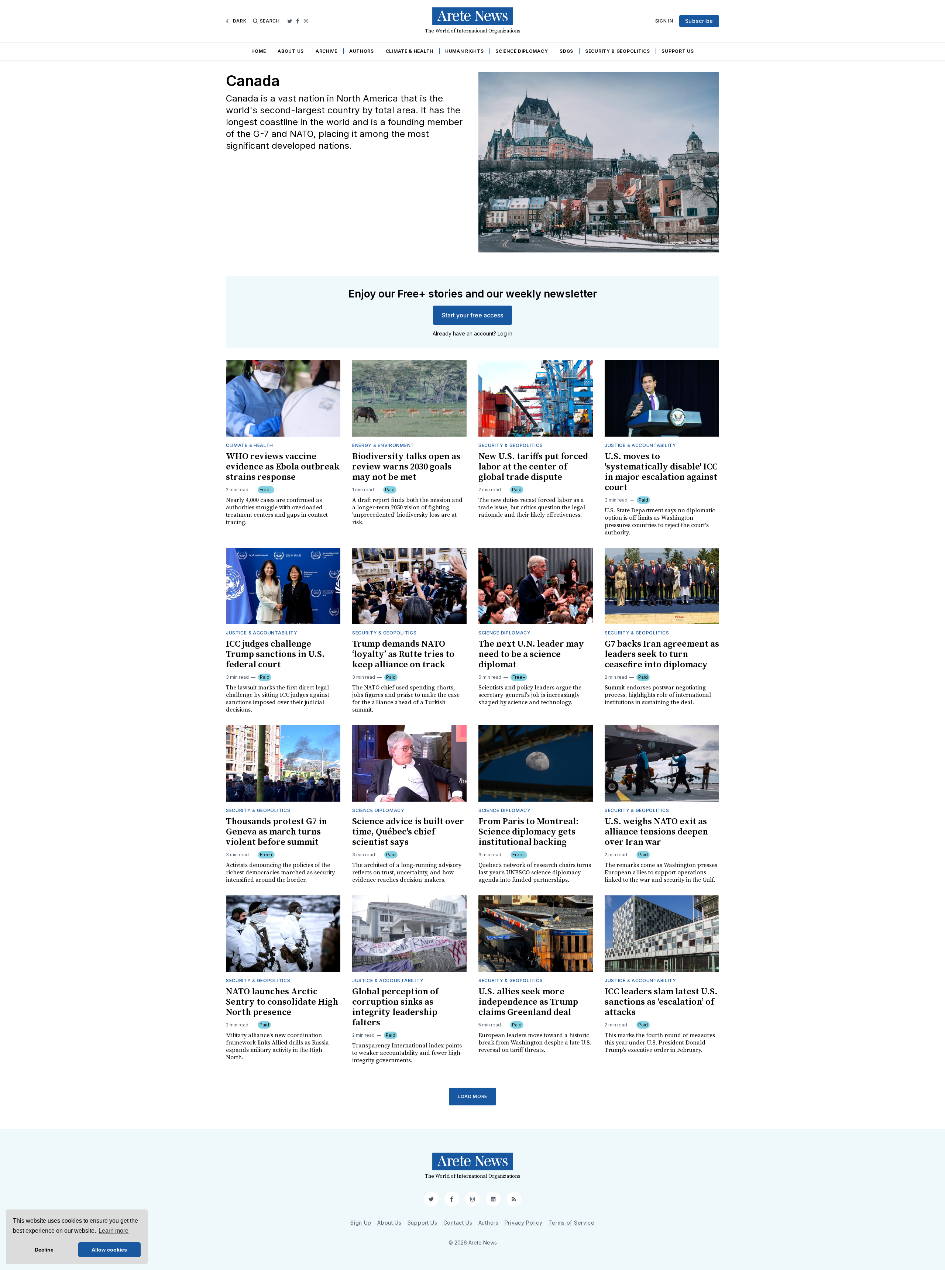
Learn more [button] (113, 1231)
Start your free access (472, 315)
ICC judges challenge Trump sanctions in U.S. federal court (275, 654)
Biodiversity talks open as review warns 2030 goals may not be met (406, 467)
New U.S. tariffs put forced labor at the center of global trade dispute (533, 467)
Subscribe (699, 21)
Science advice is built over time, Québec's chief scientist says (408, 832)
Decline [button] (44, 1250)
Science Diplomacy (521, 51)
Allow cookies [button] (109, 1250)
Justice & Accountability (640, 445)
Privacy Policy (524, 1222)
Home (258, 51)
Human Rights (464, 51)
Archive (326, 51)
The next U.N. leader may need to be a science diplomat (531, 654)
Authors (361, 51)
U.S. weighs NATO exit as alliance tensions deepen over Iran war (656, 832)
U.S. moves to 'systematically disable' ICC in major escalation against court (661, 472)
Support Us (678, 51)
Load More (472, 1096)
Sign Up (360, 1222)
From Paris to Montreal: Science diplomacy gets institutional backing (528, 832)
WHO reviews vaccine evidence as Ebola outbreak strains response (283, 467)
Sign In (664, 21)
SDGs (566, 51)
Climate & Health (409, 51)
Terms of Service (572, 1222)
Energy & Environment (383, 445)
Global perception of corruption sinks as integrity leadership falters (395, 1007)
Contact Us (457, 1222)
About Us (291, 51)
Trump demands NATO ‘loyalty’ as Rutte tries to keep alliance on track (403, 654)
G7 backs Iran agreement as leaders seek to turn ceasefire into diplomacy (662, 654)
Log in (505, 333)
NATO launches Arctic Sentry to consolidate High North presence (282, 1002)
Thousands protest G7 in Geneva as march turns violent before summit (276, 832)
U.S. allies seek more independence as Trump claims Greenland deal (528, 1002)
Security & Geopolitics (617, 51)
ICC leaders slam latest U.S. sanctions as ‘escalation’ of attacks (661, 1002)
